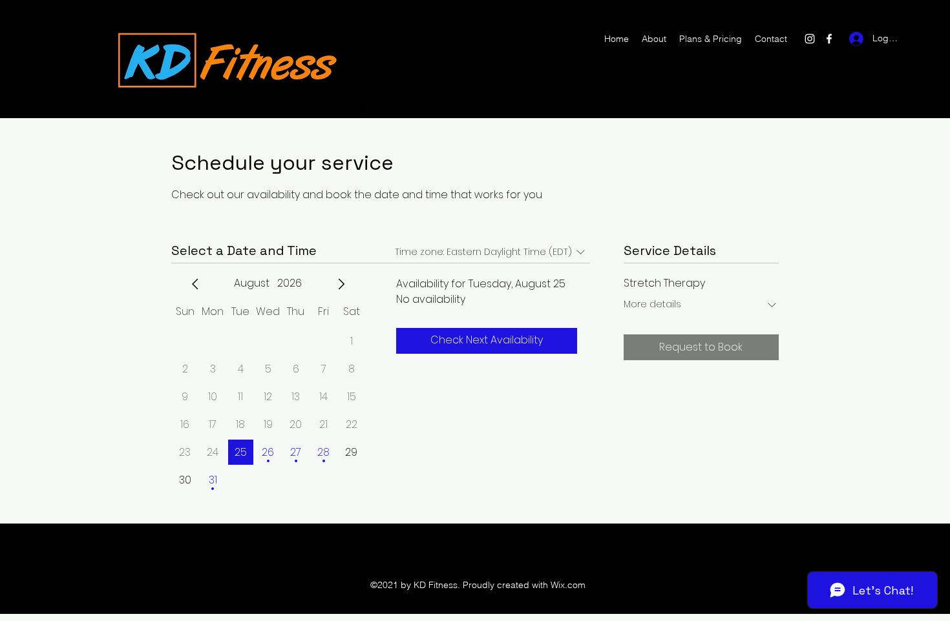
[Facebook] (829, 38)
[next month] (341, 284)
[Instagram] (809, 38)
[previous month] (195, 284)
